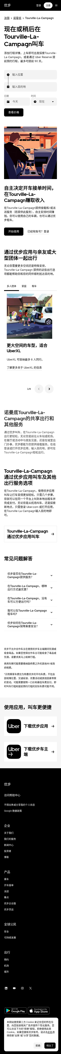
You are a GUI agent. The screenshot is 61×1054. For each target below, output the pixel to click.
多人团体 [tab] (11, 286)
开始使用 (13, 231)
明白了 (50, 1045)
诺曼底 (17, 18)
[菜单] (56, 5)
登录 (38, 5)
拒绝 (38, 1045)
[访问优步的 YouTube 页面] (14, 988)
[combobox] (12, 75)
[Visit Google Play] (15, 1010)
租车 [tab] (34, 286)
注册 (48, 5)
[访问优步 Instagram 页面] (22, 988)
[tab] (42, 286)
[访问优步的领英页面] (6, 988)
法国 (6, 18)
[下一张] (49, 389)
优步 (7, 5)
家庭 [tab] (24, 286)
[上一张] (39, 389)
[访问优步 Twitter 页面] (30, 988)
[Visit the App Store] (38, 1011)
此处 (50, 1032)
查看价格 (13, 112)
